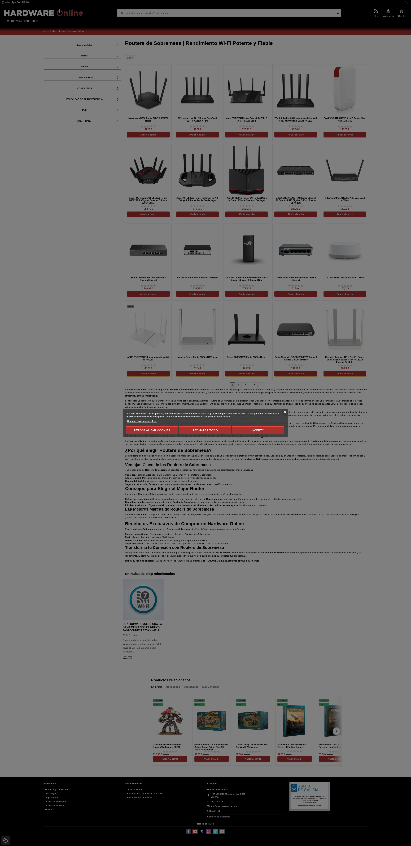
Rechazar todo (205, 430)
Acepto (258, 430)
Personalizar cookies (152, 430)
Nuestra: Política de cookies (142, 421)
